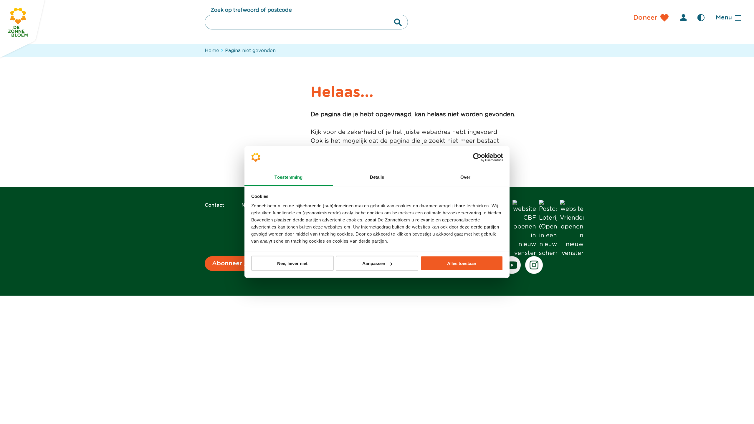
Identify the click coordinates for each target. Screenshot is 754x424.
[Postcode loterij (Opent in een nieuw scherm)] (548, 229)
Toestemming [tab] (288, 176)
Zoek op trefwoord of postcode (251, 10)
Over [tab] (465, 176)
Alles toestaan (461, 263)
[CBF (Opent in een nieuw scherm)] (524, 229)
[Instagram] (534, 265)
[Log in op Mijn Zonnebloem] (683, 17)
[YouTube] (512, 265)
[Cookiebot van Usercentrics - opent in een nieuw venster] (477, 157)
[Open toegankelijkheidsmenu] (701, 17)
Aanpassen (373, 263)
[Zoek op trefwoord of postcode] (398, 22)
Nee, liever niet (292, 263)
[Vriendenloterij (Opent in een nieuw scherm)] (571, 229)
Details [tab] (377, 176)
